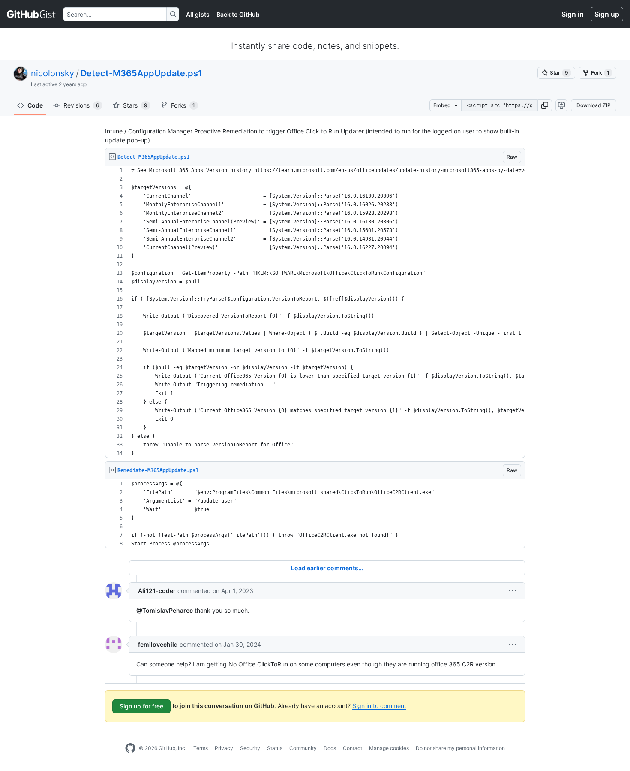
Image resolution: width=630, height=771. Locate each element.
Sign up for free (141, 706)
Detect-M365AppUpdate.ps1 (141, 73)
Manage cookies (389, 748)
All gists (198, 14)
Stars (135, 105)
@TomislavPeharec (164, 610)
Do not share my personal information (460, 748)
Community (303, 748)
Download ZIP (593, 105)
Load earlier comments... (327, 568)
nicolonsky (52, 73)
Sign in (572, 14)
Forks (183, 105)
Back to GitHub (238, 14)
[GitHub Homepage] (130, 748)
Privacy (224, 748)
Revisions (81, 105)
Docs (330, 748)
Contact (352, 748)
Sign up (606, 14)
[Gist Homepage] (31, 14)
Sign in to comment (379, 705)
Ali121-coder (157, 590)
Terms (200, 748)
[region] (315, 312)
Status (274, 748)
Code (35, 105)
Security (250, 748)
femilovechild (158, 644)
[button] (544, 105)
